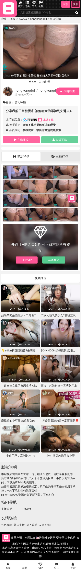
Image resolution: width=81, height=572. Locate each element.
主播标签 (26, 508)
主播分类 (6, 508)
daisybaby (53, 288)
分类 (27, 6)
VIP (34, 6)
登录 (65, 4)
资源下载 (61, 139)
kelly (10, 393)
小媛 (50, 358)
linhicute (12, 428)
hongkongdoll (38, 18)
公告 (41, 6)
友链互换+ (45, 524)
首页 (20, 6)
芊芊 (50, 323)
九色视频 (6, 524)
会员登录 (53, 260)
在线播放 (22, 139)
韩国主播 (19, 524)
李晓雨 (51, 428)
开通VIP (27, 260)
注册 (75, 4)
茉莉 (10, 288)
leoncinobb (14, 358)
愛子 (50, 393)
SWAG (23, 18)
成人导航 (31, 524)
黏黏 (10, 323)
